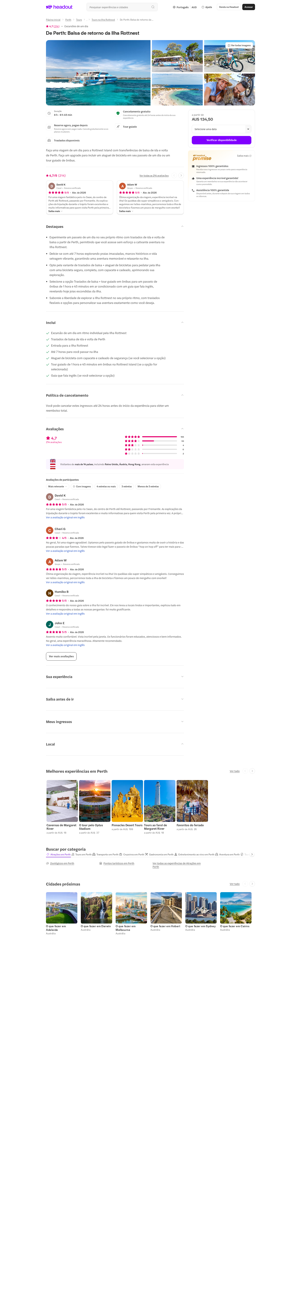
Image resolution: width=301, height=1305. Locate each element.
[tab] (58, 854)
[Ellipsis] (87, 20)
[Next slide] (181, 175)
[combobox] (122, 7)
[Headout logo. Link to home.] (59, 7)
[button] (98, 72)
